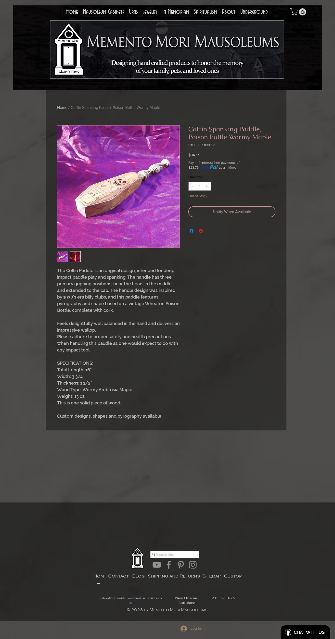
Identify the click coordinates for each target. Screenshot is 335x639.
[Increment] (207, 186)
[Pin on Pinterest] (201, 231)
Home (62, 107)
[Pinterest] (181, 565)
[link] (299, 11)
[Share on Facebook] (191, 231)
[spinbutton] (199, 186)
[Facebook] (169, 565)
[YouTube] (157, 565)
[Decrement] (192, 186)
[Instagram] (193, 565)
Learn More (227, 167)
